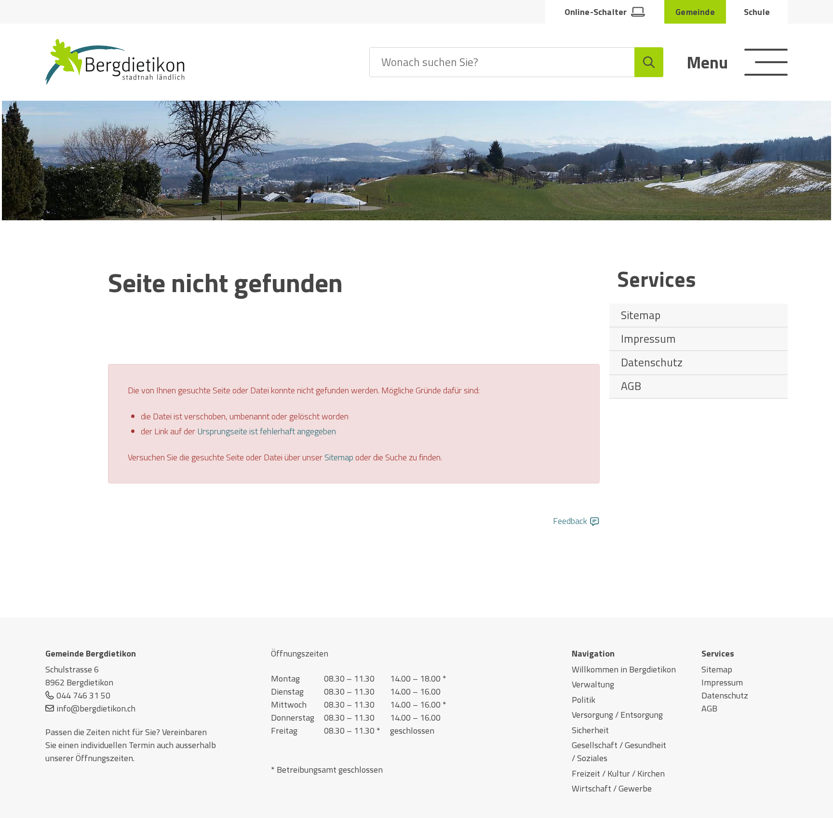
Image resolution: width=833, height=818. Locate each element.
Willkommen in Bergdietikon (624, 669)
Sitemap (640, 315)
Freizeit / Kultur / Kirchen (618, 773)
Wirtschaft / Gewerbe (612, 788)
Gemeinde (694, 11)
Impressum (648, 338)
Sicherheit (590, 730)
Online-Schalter (595, 11)
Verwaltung (593, 684)
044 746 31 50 (83, 695)
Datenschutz (652, 362)
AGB (631, 385)
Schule (757, 11)
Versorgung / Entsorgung (617, 714)
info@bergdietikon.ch (95, 708)
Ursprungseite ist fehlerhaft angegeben (266, 431)
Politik (583, 699)
